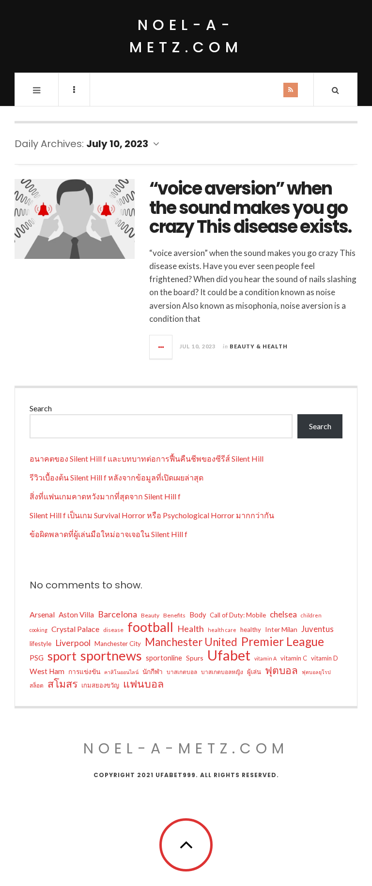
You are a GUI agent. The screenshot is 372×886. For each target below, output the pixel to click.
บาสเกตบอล (182, 672)
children (311, 615)
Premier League (282, 641)
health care (222, 630)
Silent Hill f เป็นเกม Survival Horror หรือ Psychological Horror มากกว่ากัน (152, 515)
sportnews (111, 655)
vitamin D (324, 658)
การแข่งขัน (84, 671)
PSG (37, 657)
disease (113, 629)
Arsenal (42, 614)
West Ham (47, 671)
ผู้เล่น (254, 672)
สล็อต (37, 685)
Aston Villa (76, 614)
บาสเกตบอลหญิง (222, 672)
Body (197, 615)
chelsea (283, 614)
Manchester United (191, 642)
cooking (38, 630)
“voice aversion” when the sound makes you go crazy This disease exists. (250, 207)
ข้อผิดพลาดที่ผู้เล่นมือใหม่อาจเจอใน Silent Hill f (108, 534)
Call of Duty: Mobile (238, 615)
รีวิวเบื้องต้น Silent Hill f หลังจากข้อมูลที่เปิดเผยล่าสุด (116, 477)
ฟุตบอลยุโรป (316, 672)
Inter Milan (281, 629)
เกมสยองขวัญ (100, 685)
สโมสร (62, 684)
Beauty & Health (259, 346)
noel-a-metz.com (186, 36)
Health (190, 628)
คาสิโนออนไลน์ (121, 672)
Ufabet (228, 655)
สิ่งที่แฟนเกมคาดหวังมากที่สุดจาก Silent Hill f (105, 496)
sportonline (164, 658)
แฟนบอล (143, 684)
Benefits (174, 615)
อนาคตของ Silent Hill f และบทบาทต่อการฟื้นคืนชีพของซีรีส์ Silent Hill (147, 458)
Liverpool (73, 643)
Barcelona (117, 614)
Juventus (317, 629)
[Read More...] (161, 347)
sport (62, 655)
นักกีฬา (152, 671)
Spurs (194, 658)
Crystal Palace (75, 628)
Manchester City (117, 643)
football (150, 627)
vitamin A (265, 658)
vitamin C (293, 658)
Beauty (150, 615)
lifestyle (40, 643)
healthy (250, 629)
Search (41, 408)
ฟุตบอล (281, 670)
